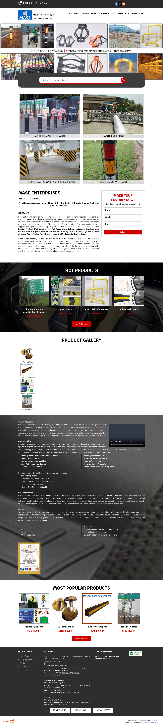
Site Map (23, 670)
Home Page (74, 13)
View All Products (81, 324)
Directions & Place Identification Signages (34, 310)
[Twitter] (120, 5)
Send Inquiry (34, 316)
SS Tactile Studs (66, 626)
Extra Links (123, 13)
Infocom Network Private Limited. (149, 722)
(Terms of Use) (153, 720)
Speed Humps (65, 309)
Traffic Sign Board (34, 626)
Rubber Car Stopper (97, 626)
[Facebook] (116, 5)
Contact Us (137, 13)
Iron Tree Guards (129, 626)
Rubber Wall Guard (129, 309)
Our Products (107, 13)
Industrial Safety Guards (97, 309)
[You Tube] (123, 5)
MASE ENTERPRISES (39, 195)
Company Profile (90, 13)
